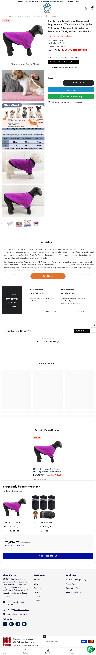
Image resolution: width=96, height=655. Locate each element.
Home (4, 16)
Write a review (82, 331)
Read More (48, 276)
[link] (16, 412)
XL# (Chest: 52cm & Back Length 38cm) (63, 61)
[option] (10, 223)
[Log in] (86, 8)
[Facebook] (5, 624)
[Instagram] (11, 624)
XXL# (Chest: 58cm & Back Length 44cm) (64, 67)
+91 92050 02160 (21, 609)
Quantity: (52, 78)
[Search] (9, 8)
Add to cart (78, 82)
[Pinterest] (17, 624)
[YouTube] (24, 624)
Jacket (11, 16)
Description (46, 242)
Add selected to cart (48, 556)
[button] (2, 223)
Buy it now (71, 90)
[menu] (3, 8)
